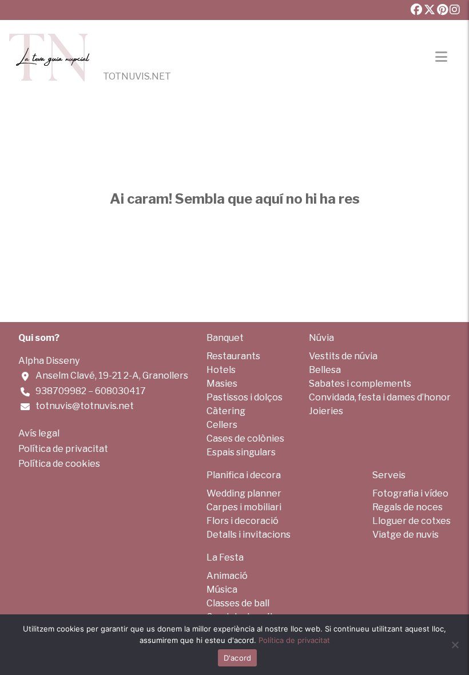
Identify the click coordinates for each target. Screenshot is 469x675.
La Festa (225, 557)
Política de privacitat (63, 448)
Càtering (225, 411)
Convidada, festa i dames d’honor (380, 397)
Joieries (326, 411)
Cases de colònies (245, 438)
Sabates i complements (360, 383)
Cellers (221, 424)
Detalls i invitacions (248, 534)
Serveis (389, 475)
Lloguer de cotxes (411, 520)
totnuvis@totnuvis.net (84, 405)
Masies (221, 383)
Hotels (221, 369)
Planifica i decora (243, 475)
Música (221, 589)
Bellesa (325, 369)
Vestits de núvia (343, 356)
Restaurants (233, 356)
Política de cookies (59, 463)
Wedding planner (243, 493)
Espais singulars (241, 452)
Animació (227, 575)
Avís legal (38, 433)
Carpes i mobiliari (243, 507)
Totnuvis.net (137, 77)
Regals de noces (407, 507)
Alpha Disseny (49, 360)
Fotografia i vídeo (410, 493)
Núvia (321, 337)
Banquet (225, 337)
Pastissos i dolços (244, 397)
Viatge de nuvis (405, 534)
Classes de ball (237, 603)
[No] (454, 644)
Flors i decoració (242, 520)
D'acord (238, 657)
